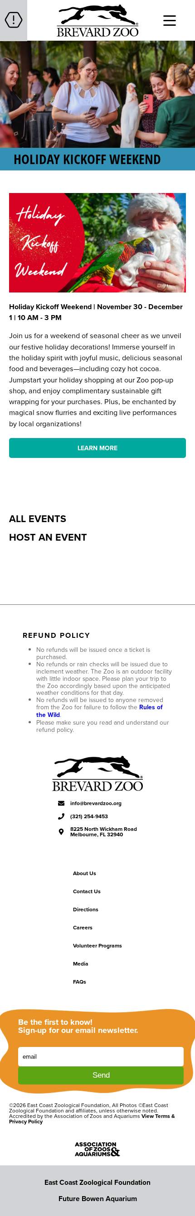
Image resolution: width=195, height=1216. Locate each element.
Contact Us (87, 891)
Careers (83, 927)
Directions (85, 909)
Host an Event (48, 537)
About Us (84, 873)
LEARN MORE (97, 447)
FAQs (79, 981)
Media (80, 963)
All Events (37, 519)
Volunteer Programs (97, 945)
